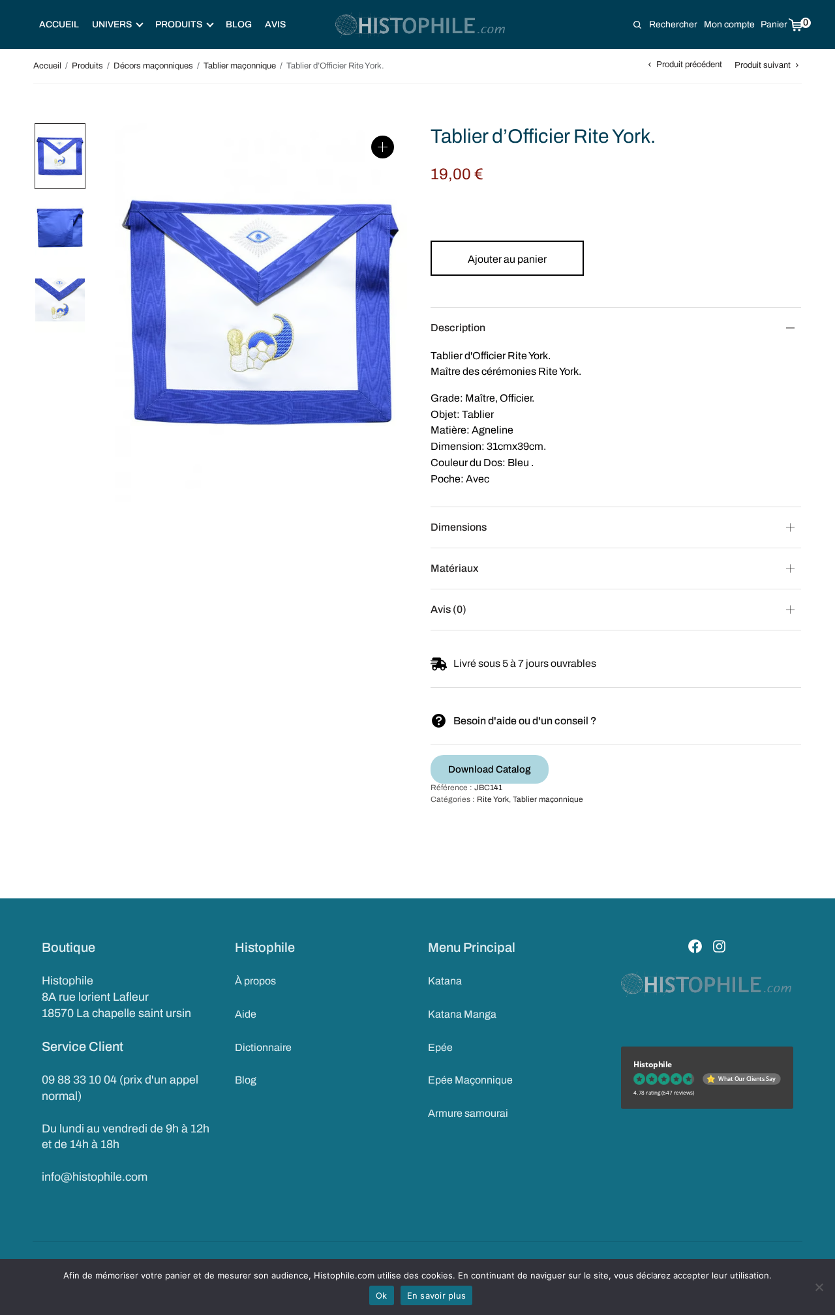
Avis (275, 24)
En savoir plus (436, 1295)
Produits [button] (178, 24)
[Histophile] (421, 25)
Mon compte (729, 24)
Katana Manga (462, 1014)
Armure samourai (468, 1113)
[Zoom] (382, 147)
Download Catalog (489, 769)
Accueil (59, 24)
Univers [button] (112, 24)
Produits (87, 65)
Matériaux (454, 568)
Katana (445, 980)
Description (458, 327)
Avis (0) (448, 609)
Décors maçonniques (153, 65)
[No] (818, 1286)
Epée (440, 1047)
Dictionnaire (263, 1047)
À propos (255, 980)
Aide (245, 1014)
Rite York (493, 799)
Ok (381, 1295)
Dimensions (459, 527)
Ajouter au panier (507, 259)
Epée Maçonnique (470, 1080)
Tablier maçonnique (240, 65)
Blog (239, 24)
